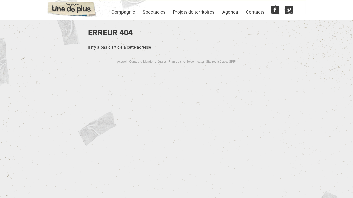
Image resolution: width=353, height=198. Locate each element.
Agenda (230, 12)
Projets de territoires (193, 12)
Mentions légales (155, 61)
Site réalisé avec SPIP (221, 61)
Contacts (255, 12)
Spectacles (154, 12)
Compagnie (123, 12)
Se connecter (195, 61)
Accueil (122, 61)
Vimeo (288, 10)
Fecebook (275, 10)
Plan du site (176, 61)
